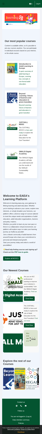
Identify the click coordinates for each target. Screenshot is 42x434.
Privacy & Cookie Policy (28, 429)
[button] (31, 4)
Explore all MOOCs (12, 258)
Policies (21, 423)
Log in (38, 4)
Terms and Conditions (13, 429)
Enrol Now (29, 298)
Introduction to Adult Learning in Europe (20, 381)
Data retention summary (21, 420)
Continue (21, 432)
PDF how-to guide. (21, 252)
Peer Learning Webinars (31, 384)
